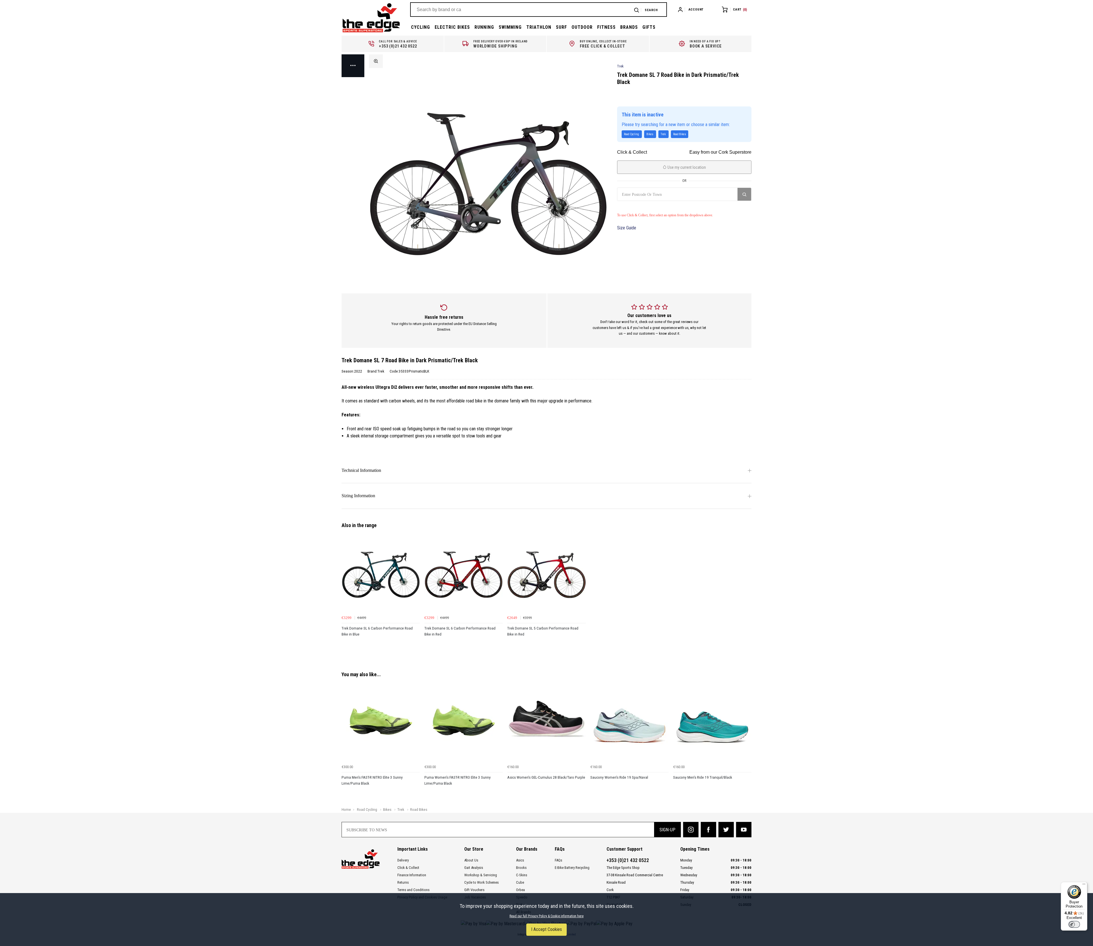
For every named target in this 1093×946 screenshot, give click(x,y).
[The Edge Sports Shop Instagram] (690, 829)
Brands (629, 27)
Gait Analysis (473, 867)
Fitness (606, 27)
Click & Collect (408, 867)
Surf (561, 27)
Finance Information (411, 875)
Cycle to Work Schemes (481, 882)
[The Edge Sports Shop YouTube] (743, 829)
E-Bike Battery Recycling (572, 867)
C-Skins (521, 875)
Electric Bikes (452, 27)
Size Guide (626, 228)
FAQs (558, 860)
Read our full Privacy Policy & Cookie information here (546, 916)
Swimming (510, 27)
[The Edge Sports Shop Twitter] (726, 829)
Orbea (520, 890)
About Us (471, 860)
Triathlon (538, 27)
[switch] (1074, 924)
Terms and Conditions (413, 890)
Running (484, 27)
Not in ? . (644, 207)
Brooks (521, 867)
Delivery (403, 860)
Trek (620, 66)
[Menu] (1083, 885)
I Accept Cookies (546, 929)
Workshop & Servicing (480, 875)
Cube (520, 882)
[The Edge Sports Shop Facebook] (708, 829)
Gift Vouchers (474, 890)
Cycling (420, 27)
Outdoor (582, 27)
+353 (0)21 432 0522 (628, 860)
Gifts (649, 27)
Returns (403, 882)
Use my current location (686, 167)
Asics (520, 860)
